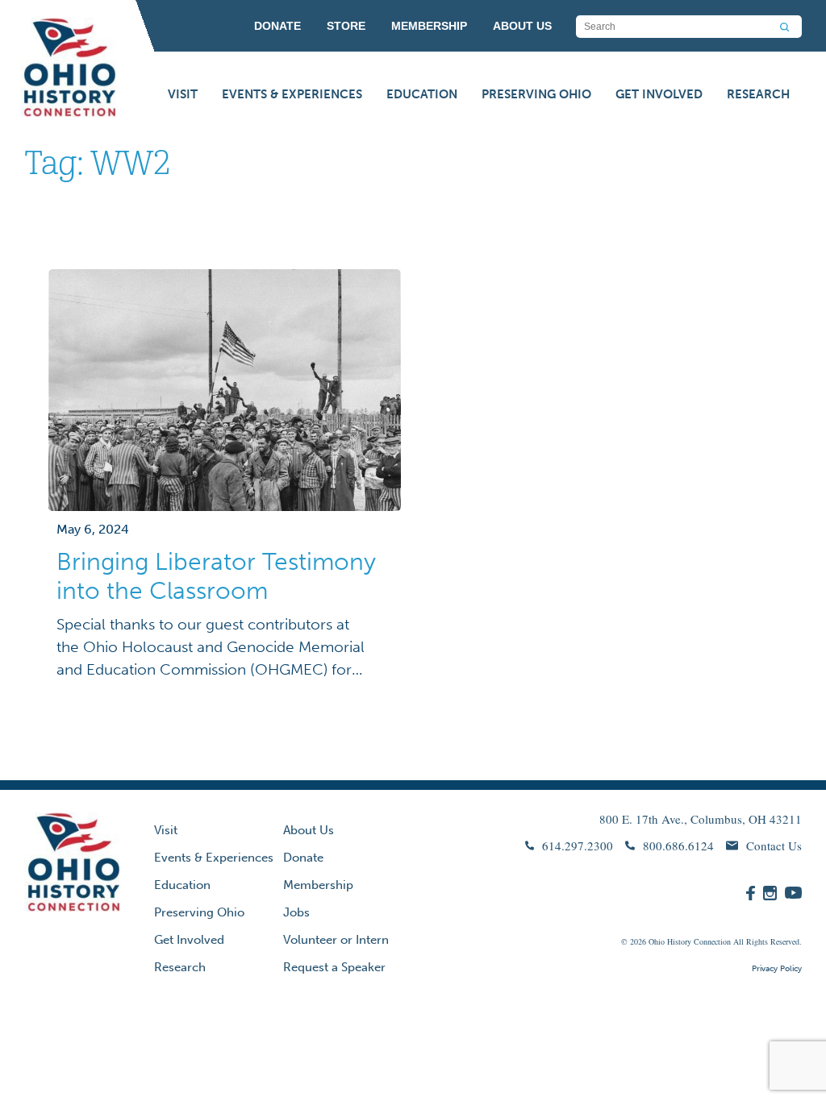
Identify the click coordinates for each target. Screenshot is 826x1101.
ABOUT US (522, 25)
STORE (346, 25)
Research (758, 94)
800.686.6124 (678, 845)
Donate (303, 857)
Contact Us (774, 845)
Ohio (657, 941)
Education (421, 94)
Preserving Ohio (536, 94)
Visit (183, 94)
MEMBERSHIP (429, 25)
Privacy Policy (777, 969)
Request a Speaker (334, 967)
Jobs (296, 912)
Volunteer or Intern (336, 940)
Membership (318, 885)
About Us (308, 830)
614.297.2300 (577, 845)
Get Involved (659, 94)
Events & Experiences (292, 94)
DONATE (277, 25)
